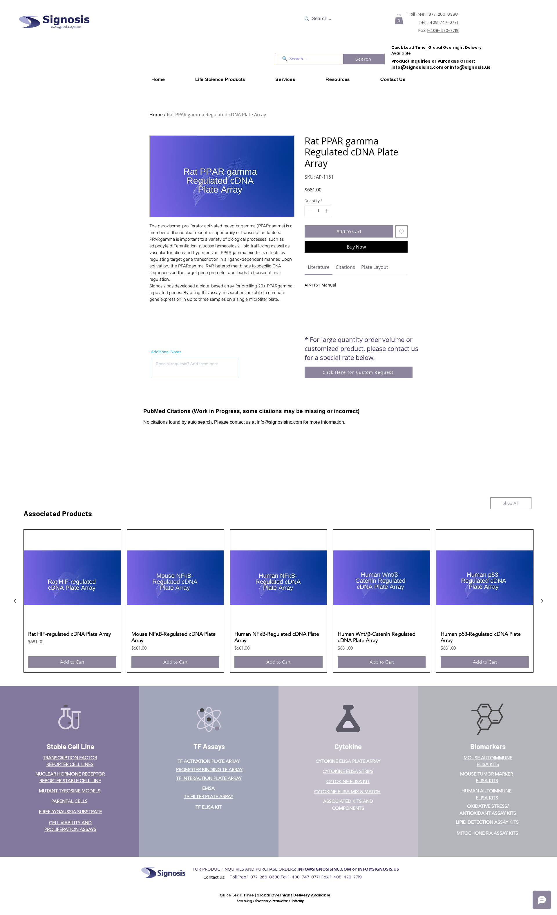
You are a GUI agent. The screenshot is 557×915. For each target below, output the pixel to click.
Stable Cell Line (70, 746)
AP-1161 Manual (320, 285)
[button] (399, 19)
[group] (278, 601)
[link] (319, 267)
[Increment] (327, 211)
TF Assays (209, 746)
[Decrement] (308, 211)
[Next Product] (541, 600)
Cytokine (348, 746)
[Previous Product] (15, 600)
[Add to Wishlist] (401, 231)
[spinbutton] (318, 211)
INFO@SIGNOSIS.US (378, 869)
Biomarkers (488, 746)
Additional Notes (166, 352)
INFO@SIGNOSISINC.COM (324, 869)
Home (156, 114)
